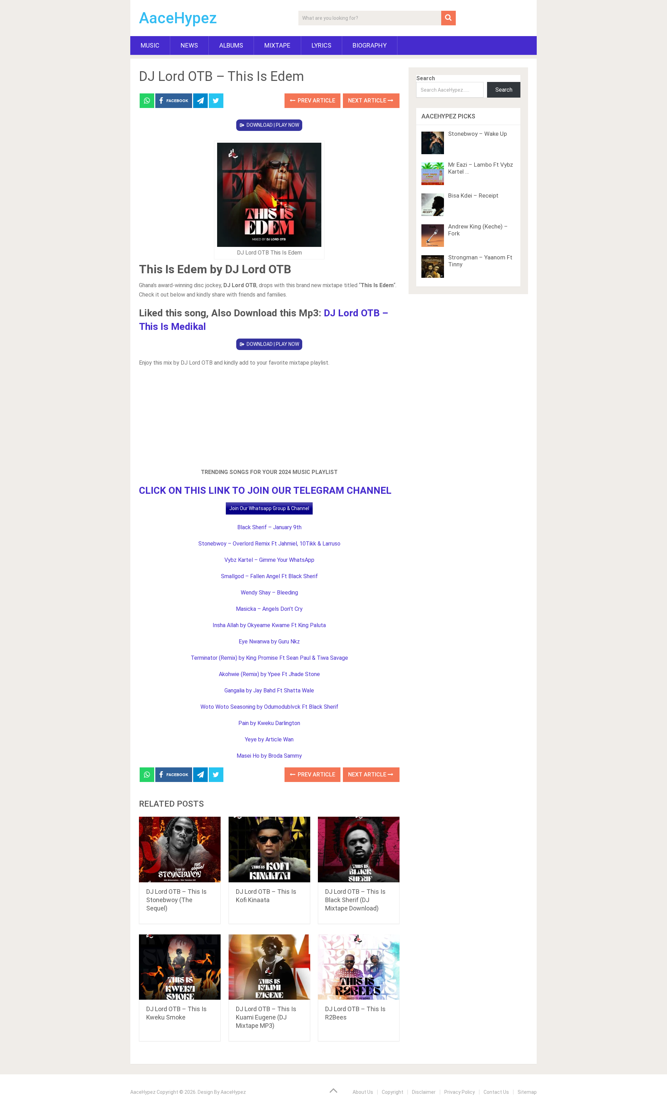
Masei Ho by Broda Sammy (269, 755)
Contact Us (496, 1092)
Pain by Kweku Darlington (269, 723)
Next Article (368, 100)
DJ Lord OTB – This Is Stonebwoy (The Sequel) (176, 900)
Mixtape (277, 45)
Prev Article (315, 100)
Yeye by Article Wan (269, 739)
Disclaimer (424, 1092)
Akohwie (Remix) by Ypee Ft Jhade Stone (269, 674)
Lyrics (321, 45)
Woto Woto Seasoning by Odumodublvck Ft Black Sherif (269, 707)
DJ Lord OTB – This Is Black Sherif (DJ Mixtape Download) (355, 900)
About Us (363, 1092)
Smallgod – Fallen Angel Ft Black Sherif (269, 576)
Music (150, 45)
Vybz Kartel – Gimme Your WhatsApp (269, 560)
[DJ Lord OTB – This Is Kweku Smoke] (180, 967)
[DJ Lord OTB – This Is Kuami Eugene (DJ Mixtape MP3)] (269, 967)
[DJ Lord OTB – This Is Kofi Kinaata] (269, 849)
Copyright (392, 1092)
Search (425, 78)
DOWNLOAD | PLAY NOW (273, 125)
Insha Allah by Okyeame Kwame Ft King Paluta (269, 625)
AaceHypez (178, 18)
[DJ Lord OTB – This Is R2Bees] (359, 967)
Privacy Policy (459, 1092)
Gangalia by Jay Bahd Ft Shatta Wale (269, 690)
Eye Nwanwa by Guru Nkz (269, 641)
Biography (370, 45)
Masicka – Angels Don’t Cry (269, 609)
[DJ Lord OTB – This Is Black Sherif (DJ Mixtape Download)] (359, 849)
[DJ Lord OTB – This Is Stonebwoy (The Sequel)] (180, 849)
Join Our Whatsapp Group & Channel (269, 508)
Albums (231, 45)
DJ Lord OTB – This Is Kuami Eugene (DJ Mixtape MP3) (266, 1017)
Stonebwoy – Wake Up (477, 133)
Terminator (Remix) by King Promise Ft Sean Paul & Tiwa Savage (269, 658)
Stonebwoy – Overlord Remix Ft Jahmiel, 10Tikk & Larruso (269, 543)
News (189, 45)
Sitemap (527, 1092)
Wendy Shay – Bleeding (269, 592)
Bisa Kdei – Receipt (473, 195)
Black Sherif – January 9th (269, 527)
